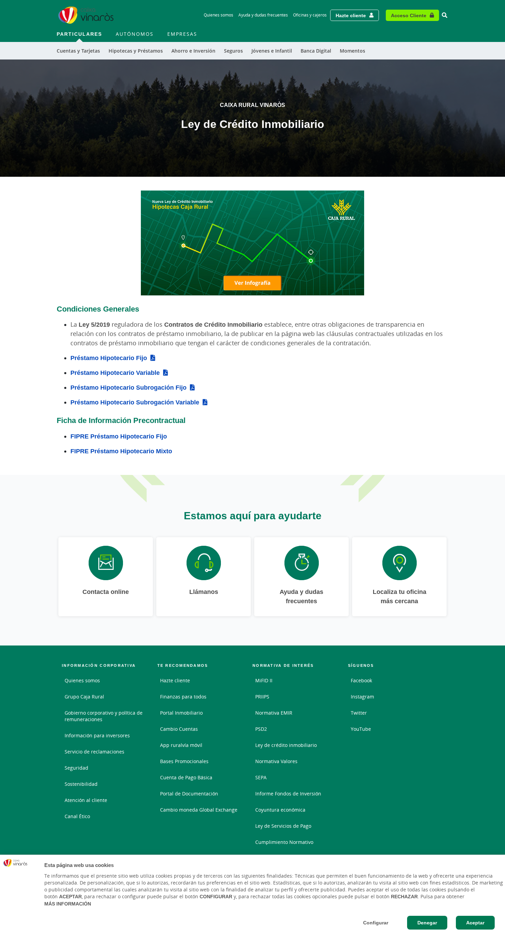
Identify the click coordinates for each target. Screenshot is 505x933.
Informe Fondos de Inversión (288, 793)
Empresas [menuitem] (182, 34)
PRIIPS (262, 696)
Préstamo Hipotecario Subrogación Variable (134, 402)
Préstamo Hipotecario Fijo (108, 358)
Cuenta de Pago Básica (186, 777)
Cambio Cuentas (179, 729)
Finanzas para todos (183, 696)
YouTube (361, 729)
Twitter (359, 712)
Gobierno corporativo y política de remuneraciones (104, 716)
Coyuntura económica (280, 809)
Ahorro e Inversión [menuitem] (193, 50)
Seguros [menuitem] (233, 50)
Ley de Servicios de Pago (283, 826)
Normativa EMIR (273, 712)
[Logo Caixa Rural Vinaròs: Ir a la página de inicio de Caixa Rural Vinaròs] (85, 15)
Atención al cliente (86, 800)
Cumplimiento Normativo (284, 842)
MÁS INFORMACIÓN (67, 904)
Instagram (362, 696)
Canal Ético (77, 816)
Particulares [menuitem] (79, 34)
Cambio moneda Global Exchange (198, 809)
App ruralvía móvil (181, 745)
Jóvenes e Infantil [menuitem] (271, 50)
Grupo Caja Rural (84, 696)
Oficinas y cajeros (310, 15)
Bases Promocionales (184, 761)
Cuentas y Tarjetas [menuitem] (78, 50)
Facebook (361, 680)
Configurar (375, 923)
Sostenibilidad (81, 784)
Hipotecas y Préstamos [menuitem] (136, 50)
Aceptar (475, 923)
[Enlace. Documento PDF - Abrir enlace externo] (252, 243)
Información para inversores (97, 735)
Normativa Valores (276, 761)
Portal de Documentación (189, 793)
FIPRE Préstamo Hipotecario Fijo (118, 436)
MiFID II (263, 680)
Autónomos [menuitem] (135, 34)
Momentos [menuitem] (352, 50)
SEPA (261, 777)
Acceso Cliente (408, 15)
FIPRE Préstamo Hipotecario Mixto (121, 451)
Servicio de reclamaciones (94, 751)
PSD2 (261, 729)
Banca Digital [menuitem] (316, 50)
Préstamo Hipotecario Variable (115, 372)
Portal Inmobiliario (181, 712)
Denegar (427, 923)
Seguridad (76, 767)
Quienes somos (218, 15)
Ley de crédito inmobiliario (286, 745)
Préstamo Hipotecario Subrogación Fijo (128, 387)
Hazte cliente (351, 15)
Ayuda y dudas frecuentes (263, 15)
